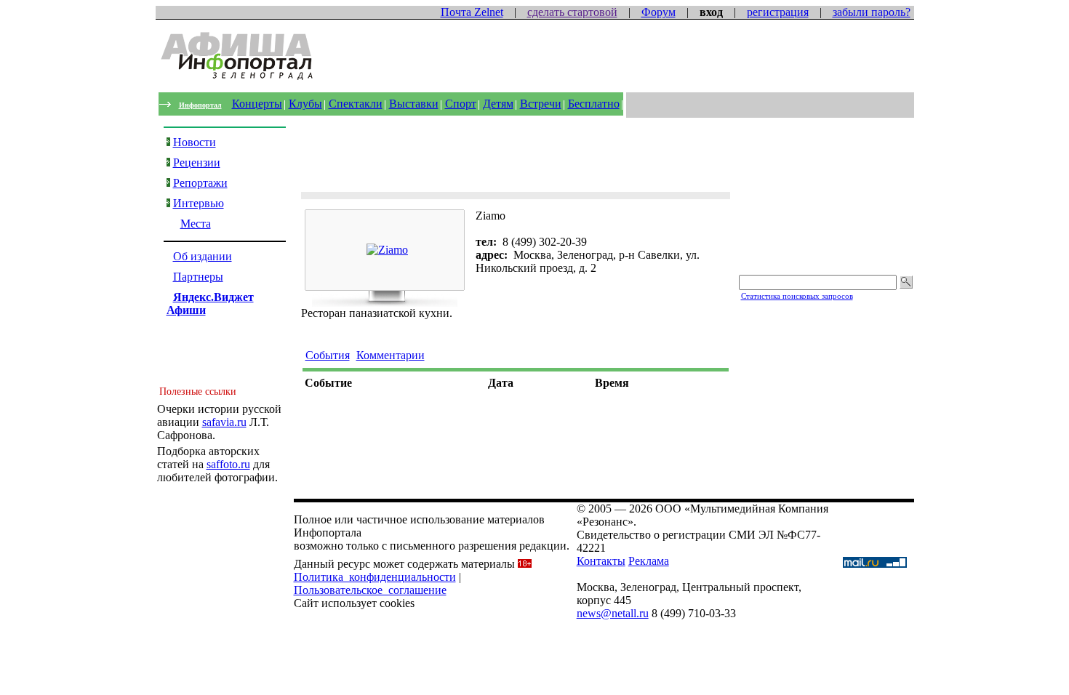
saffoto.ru (228, 464)
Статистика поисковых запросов (797, 296)
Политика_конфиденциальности (375, 577)
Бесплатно (594, 103)
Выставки (414, 103)
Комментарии (390, 355)
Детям (498, 103)
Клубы (305, 103)
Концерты (257, 103)
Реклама (648, 561)
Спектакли (356, 103)
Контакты (601, 561)
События (327, 355)
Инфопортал (200, 105)
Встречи (540, 103)
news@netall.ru (613, 613)
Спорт (460, 103)
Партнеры (198, 276)
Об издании (202, 256)
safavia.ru (224, 422)
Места (195, 223)
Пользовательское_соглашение (370, 590)
